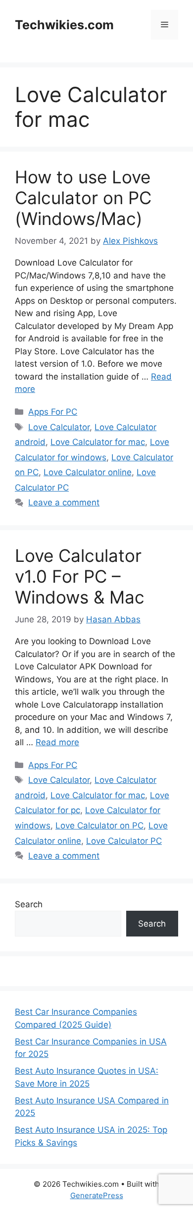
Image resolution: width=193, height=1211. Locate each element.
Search (29, 904)
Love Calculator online (88, 472)
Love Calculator (59, 427)
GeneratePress (96, 1195)
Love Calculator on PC (99, 825)
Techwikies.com (64, 24)
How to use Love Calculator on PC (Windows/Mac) (83, 197)
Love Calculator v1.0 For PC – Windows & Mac (80, 576)
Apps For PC (52, 412)
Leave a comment (63, 502)
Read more (57, 742)
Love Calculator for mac (97, 442)
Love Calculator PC (124, 841)
